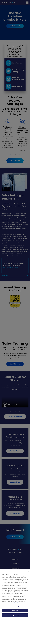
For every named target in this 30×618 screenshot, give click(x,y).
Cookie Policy (15, 603)
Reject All (15, 610)
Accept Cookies (15, 615)
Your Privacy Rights (15, 606)
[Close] (28, 571)
